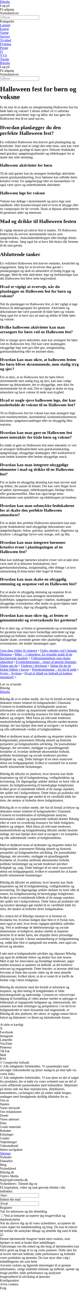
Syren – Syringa (10, 673)
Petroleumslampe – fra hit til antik (54, 669)
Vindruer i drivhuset (34, 666)
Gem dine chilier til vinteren (18, 650)
